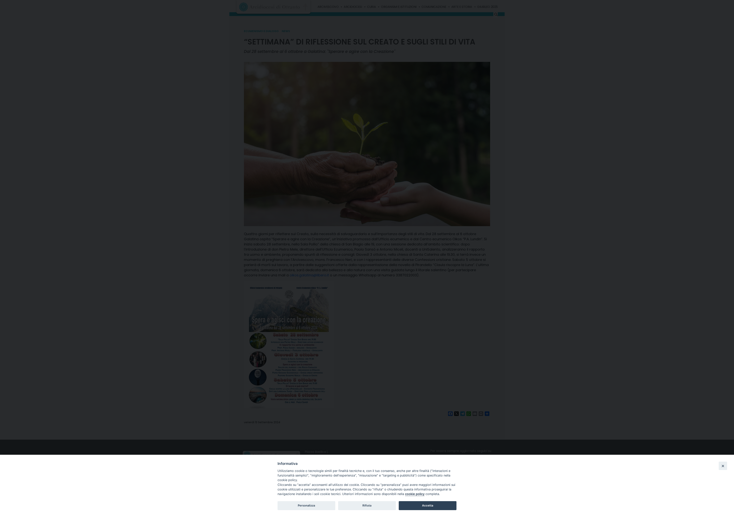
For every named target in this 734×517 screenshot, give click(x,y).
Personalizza (306, 505)
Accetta (427, 505)
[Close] (723, 466)
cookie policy (415, 494)
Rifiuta (366, 505)
